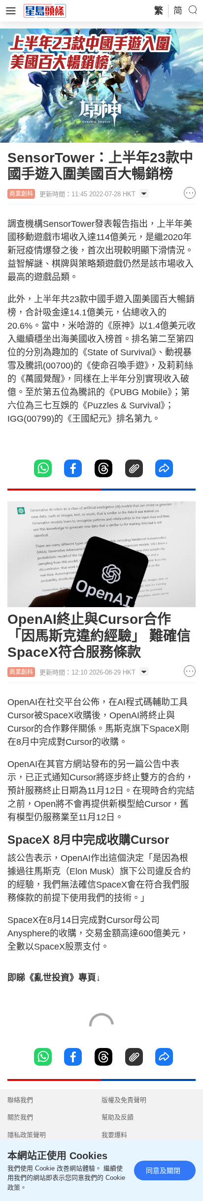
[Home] (45, 10)
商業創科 (21, 194)
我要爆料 (114, 1135)
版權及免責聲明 (124, 1100)
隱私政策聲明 (26, 1135)
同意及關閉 (163, 1170)
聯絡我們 (20, 1100)
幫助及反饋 (118, 1117)
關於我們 (20, 1117)
